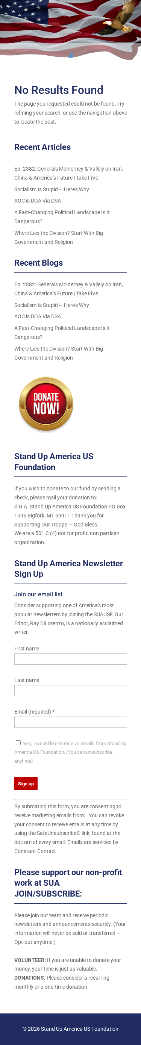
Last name (26, 680)
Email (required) (34, 712)
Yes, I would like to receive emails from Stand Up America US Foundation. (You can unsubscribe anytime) (70, 752)
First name (26, 649)
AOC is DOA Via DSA (37, 201)
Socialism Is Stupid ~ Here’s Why (51, 189)
